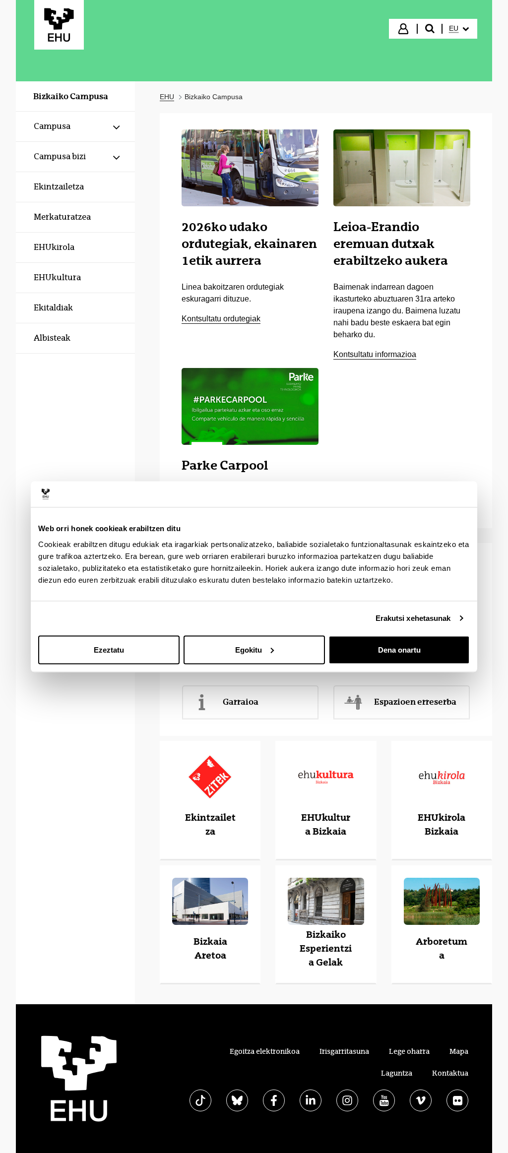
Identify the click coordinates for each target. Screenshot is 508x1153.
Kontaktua (450, 1073)
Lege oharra (409, 1051)
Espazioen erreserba (415, 702)
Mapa (458, 1051)
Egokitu (248, 649)
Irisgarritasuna (344, 1051)
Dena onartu (399, 649)
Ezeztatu (109, 649)
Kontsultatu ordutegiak (221, 318)
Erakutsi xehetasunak (413, 618)
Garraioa (240, 702)
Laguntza (396, 1073)
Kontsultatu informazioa (374, 354)
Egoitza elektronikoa (265, 1051)
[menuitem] (459, 29)
